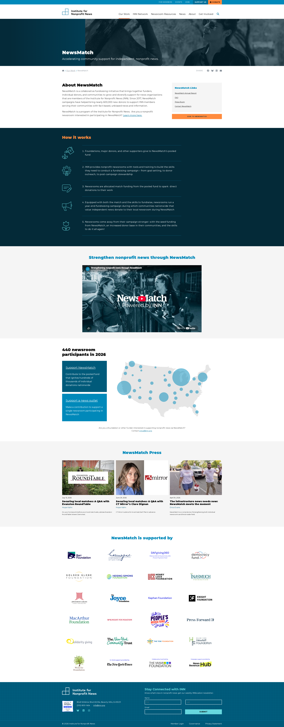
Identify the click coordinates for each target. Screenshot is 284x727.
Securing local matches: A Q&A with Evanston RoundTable (85, 503)
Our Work (124, 14)
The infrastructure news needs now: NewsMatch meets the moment (194, 503)
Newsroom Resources (163, 14)
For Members (165, 2)
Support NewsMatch (81, 367)
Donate (216, 2)
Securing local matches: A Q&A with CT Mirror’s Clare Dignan (139, 503)
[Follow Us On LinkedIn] (84, 710)
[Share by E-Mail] (221, 71)
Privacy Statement (213, 724)
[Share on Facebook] (208, 71)
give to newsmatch (197, 116)
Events (178, 2)
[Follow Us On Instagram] (89, 710)
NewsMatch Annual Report (186, 93)
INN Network (140, 14)
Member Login (177, 724)
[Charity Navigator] (67, 706)
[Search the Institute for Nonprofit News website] (218, 14)
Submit (203, 712)
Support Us (200, 2)
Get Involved (206, 14)
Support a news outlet (82, 400)
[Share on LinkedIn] (217, 71)
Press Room (180, 102)
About (192, 14)
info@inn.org (99, 705)
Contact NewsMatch (183, 106)
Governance (194, 724)
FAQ (176, 98)
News (182, 14)
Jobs (187, 2)
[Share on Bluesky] (212, 71)
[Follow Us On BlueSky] (78, 710)
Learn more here (132, 115)
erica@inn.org (145, 431)
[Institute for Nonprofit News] (77, 12)
